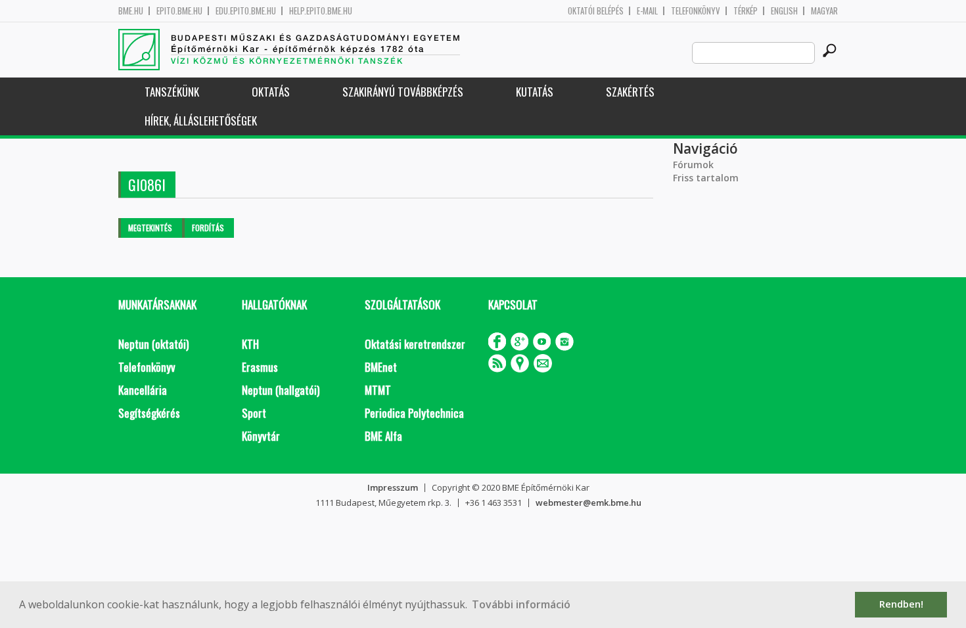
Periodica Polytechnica (414, 413)
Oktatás (271, 91)
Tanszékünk (172, 91)
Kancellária (142, 390)
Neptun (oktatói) (153, 344)
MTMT (378, 390)
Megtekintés (150, 227)
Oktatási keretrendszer (415, 344)
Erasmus (260, 367)
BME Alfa (383, 436)
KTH (250, 344)
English (784, 11)
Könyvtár (261, 436)
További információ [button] (521, 604)
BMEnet (381, 367)
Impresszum (392, 487)
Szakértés (630, 91)
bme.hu (130, 11)
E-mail (647, 11)
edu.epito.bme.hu (246, 11)
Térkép (745, 11)
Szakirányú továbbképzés (402, 91)
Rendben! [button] (901, 604)
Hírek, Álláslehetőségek (201, 120)
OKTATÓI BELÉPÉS (596, 11)
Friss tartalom (706, 177)
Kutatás (534, 91)
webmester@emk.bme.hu (588, 502)
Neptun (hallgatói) (280, 390)
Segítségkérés (149, 413)
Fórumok (693, 164)
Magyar (824, 11)
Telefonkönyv (695, 11)
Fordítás (208, 227)
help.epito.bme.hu (320, 11)
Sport (254, 413)
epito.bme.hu (179, 11)
